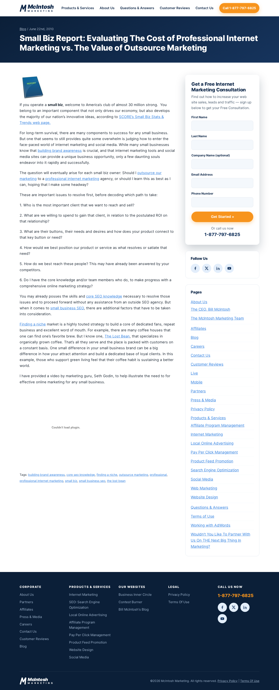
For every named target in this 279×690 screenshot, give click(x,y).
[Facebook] (195, 268)
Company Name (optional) (210, 155)
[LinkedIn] (218, 268)
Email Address (202, 174)
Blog (23, 29)
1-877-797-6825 (222, 234)
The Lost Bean (117, 336)
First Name (199, 117)
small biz (71, 481)
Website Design (204, 497)
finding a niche (107, 474)
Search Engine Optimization (215, 470)
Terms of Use (202, 516)
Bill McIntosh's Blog (134, 609)
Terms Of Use (178, 602)
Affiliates (198, 328)
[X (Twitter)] (206, 268)
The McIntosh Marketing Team (217, 318)
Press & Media (203, 400)
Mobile (196, 382)
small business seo (92, 481)
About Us (107, 8)
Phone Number (202, 193)
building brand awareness (60, 150)
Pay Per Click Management (214, 452)
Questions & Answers (137, 8)
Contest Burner (130, 602)
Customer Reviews (175, 8)
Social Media (202, 479)
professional (158, 474)
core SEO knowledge (104, 296)
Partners (198, 391)
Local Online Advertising (212, 443)
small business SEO (67, 308)
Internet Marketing (207, 434)
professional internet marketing (72, 178)
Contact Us (204, 8)
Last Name (199, 136)
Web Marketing (204, 488)
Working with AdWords (210, 525)
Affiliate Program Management (217, 425)
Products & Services (77, 8)
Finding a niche (33, 324)
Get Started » (222, 217)
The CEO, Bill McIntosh (210, 309)
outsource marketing (133, 474)
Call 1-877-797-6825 (239, 8)
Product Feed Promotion (212, 461)
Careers (197, 346)
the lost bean (116, 481)
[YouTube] (229, 268)
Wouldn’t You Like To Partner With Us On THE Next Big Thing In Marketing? (220, 540)
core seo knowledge (80, 474)
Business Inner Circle (135, 594)
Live (194, 373)
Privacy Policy (203, 409)
